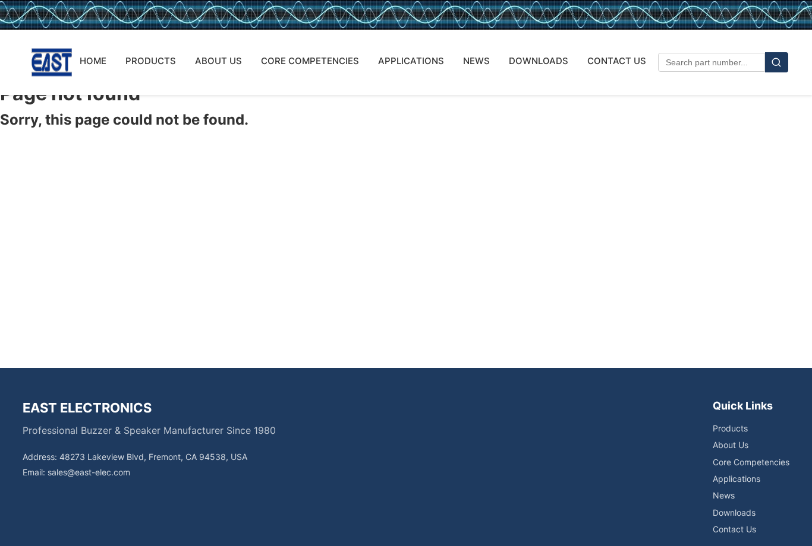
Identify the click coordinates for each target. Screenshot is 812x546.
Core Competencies (751, 462)
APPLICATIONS (411, 60)
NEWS (476, 60)
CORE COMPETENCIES (310, 60)
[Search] (776, 62)
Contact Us (734, 529)
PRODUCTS (150, 60)
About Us (730, 445)
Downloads (734, 512)
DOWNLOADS (538, 60)
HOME (93, 60)
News (724, 495)
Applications (736, 479)
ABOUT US (218, 60)
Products (730, 428)
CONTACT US (616, 60)
